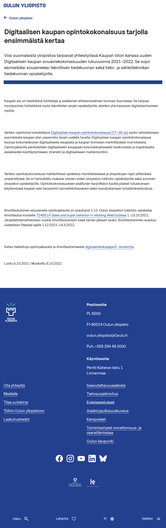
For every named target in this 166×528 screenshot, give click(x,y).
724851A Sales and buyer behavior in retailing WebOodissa (81, 215)
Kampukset (96, 419)
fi (110, 522)
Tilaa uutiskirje (16, 402)
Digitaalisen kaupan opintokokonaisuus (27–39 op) (89, 132)
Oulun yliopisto (21, 18)
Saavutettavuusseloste (106, 385)
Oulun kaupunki (100, 441)
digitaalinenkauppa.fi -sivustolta (109, 247)
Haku (17, 519)
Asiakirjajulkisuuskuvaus (108, 411)
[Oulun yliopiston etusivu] (38, 4)
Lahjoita (62, 518)
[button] (151, 519)
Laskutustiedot (17, 419)
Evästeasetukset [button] (101, 402)
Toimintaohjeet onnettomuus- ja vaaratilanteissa (114, 430)
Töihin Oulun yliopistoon (24, 411)
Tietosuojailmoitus (102, 394)
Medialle (11, 394)
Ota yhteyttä (14, 385)
